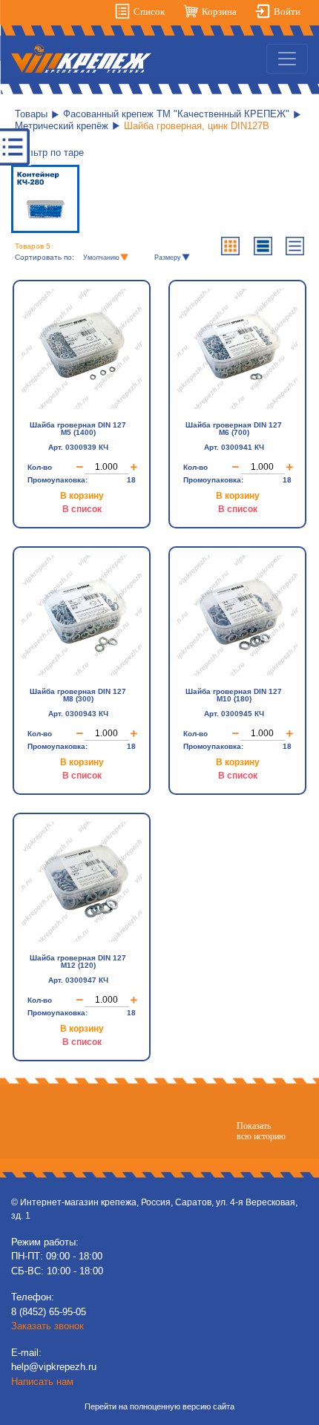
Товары (31, 113)
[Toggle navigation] (287, 58)
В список (82, 509)
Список (149, 11)
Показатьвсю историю (261, 1131)
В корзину (82, 496)
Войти (287, 11)
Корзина (219, 11)
